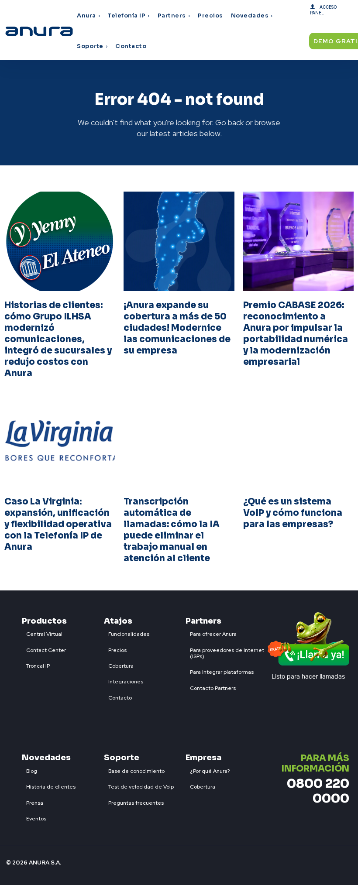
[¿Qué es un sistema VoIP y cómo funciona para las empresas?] (298, 437)
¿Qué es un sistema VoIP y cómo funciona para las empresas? (292, 513)
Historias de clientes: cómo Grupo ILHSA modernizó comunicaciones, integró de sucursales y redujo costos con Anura (58, 339)
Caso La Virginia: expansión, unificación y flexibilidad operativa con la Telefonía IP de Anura (58, 524)
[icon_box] (42, 632)
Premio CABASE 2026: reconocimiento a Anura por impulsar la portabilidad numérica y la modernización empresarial (295, 333)
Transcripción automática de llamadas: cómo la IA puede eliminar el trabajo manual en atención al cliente (172, 530)
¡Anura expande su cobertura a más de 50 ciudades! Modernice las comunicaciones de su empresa (177, 328)
